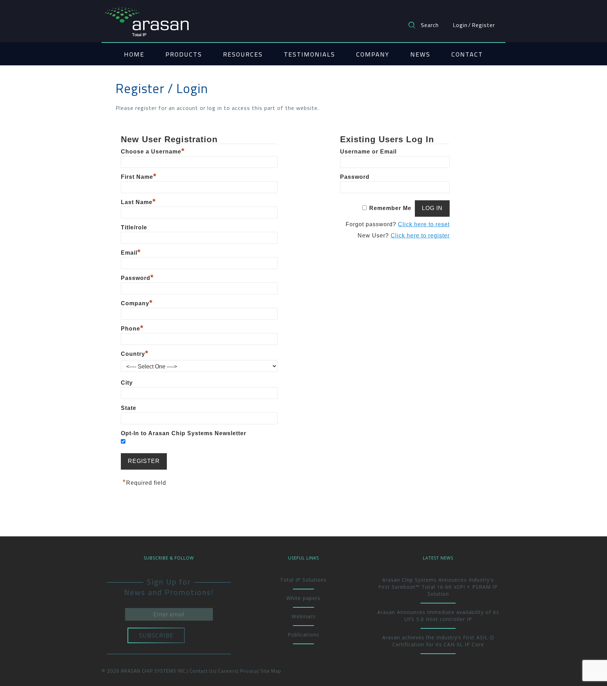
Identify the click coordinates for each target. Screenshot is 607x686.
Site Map (270, 670)
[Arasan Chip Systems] (147, 18)
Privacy (248, 670)
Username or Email (368, 152)
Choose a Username (153, 152)
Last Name (138, 202)
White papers (303, 598)
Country (135, 354)
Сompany (137, 303)
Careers (227, 670)
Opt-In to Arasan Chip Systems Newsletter (183, 433)
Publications (303, 634)
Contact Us (202, 670)
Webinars (303, 616)
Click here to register (420, 236)
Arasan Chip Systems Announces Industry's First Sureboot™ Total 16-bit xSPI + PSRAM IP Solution (438, 586)
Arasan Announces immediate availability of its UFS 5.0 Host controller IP (438, 615)
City (127, 383)
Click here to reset (424, 224)
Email (131, 253)
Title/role (134, 227)
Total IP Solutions (303, 579)
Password (137, 278)
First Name (139, 177)
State (128, 408)
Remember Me (390, 208)
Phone (132, 329)
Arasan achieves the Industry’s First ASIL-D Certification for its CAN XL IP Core (438, 641)
